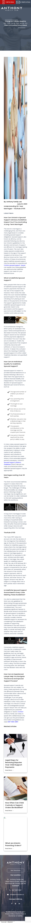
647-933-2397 (13, 722)
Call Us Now (10, 2)
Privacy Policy (9, 914)
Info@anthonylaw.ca (17, 894)
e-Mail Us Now (25, 2)
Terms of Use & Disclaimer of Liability (17, 915)
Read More (8, 770)
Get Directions (15, 870)
